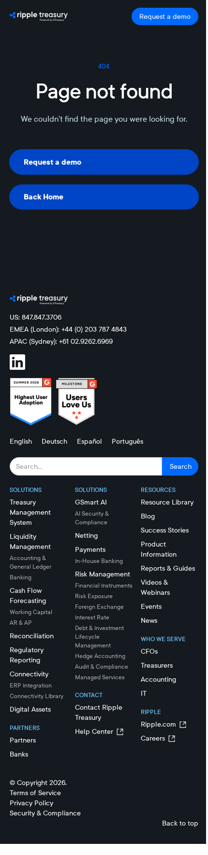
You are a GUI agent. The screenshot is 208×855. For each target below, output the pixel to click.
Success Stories (165, 530)
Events (151, 606)
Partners (23, 740)
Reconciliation (32, 635)
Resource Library (167, 502)
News (149, 620)
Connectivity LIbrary (36, 696)
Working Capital (31, 612)
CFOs (149, 651)
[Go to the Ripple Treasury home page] (39, 16)
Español (89, 441)
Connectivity (29, 674)
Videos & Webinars (155, 587)
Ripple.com (158, 724)
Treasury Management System (30, 512)
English (21, 441)
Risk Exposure (94, 596)
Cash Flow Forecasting (28, 595)
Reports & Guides (168, 568)
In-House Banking (99, 560)
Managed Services (100, 677)
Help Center (94, 731)
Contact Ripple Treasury (98, 712)
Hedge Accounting (100, 655)
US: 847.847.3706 (35, 317)
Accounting (158, 679)
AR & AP (21, 622)
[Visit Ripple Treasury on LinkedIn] (23, 362)
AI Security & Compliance (92, 518)
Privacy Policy (31, 803)
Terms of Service (35, 792)
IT (144, 693)
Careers (153, 738)
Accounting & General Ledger (30, 562)
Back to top (180, 823)
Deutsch (54, 441)
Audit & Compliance (101, 666)
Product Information (159, 549)
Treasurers (157, 665)
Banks (19, 754)
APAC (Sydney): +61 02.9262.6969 (61, 341)
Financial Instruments (104, 585)
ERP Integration (31, 685)
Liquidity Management (30, 541)
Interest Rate (92, 617)
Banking (20, 577)
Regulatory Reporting (27, 654)
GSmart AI (91, 502)
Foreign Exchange (99, 606)
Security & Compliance (45, 813)
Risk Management (102, 574)
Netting (86, 535)
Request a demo (165, 16)
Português (127, 441)
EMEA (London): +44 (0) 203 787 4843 (68, 329)
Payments (90, 549)
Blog (148, 516)
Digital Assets (30, 709)
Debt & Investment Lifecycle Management (99, 636)
